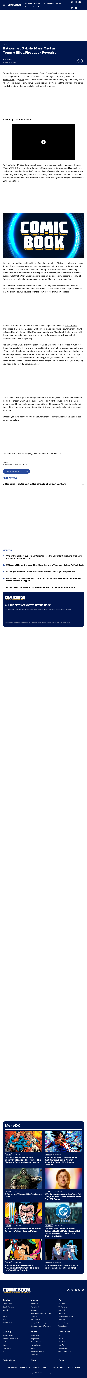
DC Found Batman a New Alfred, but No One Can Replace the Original (62, 1266)
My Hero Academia (37, 1351)
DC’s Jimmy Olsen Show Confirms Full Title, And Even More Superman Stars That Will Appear (63, 1196)
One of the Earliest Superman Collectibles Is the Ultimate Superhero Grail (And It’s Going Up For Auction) (44, 557)
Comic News (7, 1304)
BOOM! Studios (8, 1323)
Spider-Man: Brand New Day (41, 1313)
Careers (46, 1367)
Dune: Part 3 (35, 1320)
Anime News (35, 1335)
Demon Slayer (36, 1342)
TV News (61, 1304)
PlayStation (7, 1348)
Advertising (25, 1367)
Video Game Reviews (10, 1339)
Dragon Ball (35, 1339)
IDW (4, 1320)
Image (5, 1316)
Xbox (4, 1345)
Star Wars (61, 1342)
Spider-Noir (62, 1310)
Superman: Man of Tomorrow (41, 1326)
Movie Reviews (36, 1307)
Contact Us (12, 1367)
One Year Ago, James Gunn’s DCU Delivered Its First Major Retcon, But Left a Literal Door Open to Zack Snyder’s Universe (62, 1232)
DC (5, 44)
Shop (33, 1360)
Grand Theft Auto (64, 1351)
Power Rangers (63, 1348)
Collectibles (30, 7)
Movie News (35, 1304)
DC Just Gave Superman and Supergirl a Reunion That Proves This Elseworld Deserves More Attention (23, 1160)
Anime (58, 4)
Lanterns (61, 1320)
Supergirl (34, 1310)
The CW (25, 76)
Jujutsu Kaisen (36, 1345)
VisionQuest (62, 1326)
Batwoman (14, 73)
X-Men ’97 (62, 1313)
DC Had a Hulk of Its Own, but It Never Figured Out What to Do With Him (40, 587)
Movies (37, 4)
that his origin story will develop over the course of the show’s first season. (36, 291)
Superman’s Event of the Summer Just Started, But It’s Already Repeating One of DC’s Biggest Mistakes (61, 1161)
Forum (41, 7)
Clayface (34, 1316)
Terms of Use (45, 622)
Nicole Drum (8, 59)
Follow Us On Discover (15, 471)
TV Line (20, 164)
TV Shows (49, 1191)
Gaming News (8, 1335)
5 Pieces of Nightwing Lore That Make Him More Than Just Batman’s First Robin (45, 565)
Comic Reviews (8, 1307)
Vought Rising (63, 1323)
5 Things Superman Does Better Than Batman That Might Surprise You (40, 571)
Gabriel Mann (64, 164)
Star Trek (61, 1345)
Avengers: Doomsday (38, 1323)
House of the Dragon (65, 1316)
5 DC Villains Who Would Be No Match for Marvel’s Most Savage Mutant (23, 1229)
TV (43, 4)
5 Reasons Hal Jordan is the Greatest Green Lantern (35, 484)
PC (4, 1351)
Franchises (64, 1332)
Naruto (33, 1348)
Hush (21, 79)
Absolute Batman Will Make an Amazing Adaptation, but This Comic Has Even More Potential (23, 1268)
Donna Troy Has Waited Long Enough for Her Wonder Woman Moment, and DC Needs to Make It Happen (44, 579)
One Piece (34, 1354)
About (36, 1367)
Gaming (50, 4)
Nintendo (6, 1342)
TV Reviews (62, 1307)
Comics (28, 4)
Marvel (5, 1310)
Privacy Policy (66, 622)
